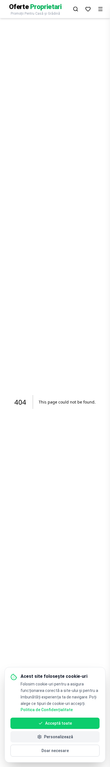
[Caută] (76, 9)
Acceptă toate (58, 723)
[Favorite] (88, 9)
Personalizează (58, 737)
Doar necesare (55, 750)
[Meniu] (100, 9)
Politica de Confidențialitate (47, 709)
